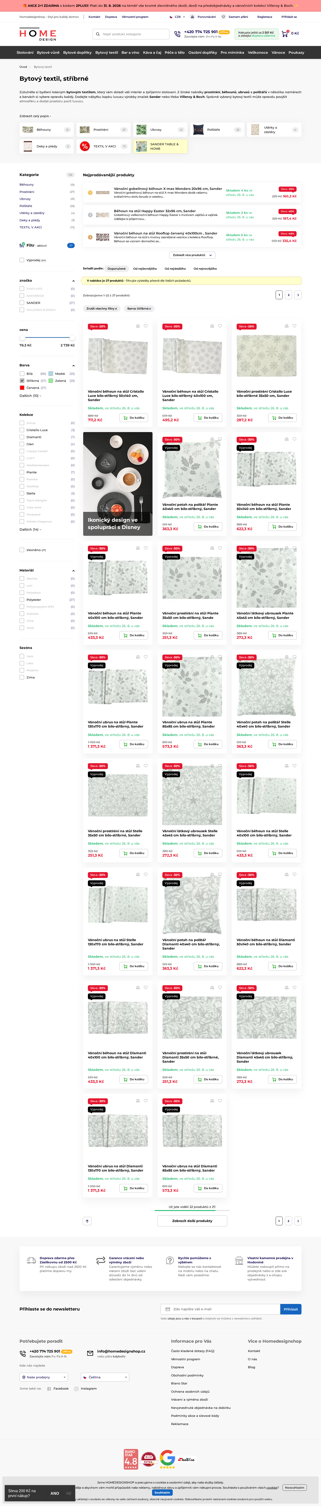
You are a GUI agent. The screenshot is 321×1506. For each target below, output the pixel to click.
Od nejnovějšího (205, 268)
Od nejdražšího (175, 268)
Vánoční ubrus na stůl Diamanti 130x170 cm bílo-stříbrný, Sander (115, 1168)
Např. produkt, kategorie (122, 34)
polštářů (260, 92)
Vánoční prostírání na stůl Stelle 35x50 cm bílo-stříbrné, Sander (115, 833)
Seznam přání (238, 17)
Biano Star (179, 1383)
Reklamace (179, 1424)
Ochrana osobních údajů (190, 1391)
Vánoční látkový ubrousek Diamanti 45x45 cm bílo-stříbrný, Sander (265, 1057)
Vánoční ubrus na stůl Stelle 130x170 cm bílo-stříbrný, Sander (115, 942)
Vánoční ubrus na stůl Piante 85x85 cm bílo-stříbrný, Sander (188, 724)
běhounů (229, 92)
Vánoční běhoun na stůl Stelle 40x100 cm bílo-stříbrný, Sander (264, 833)
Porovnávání (207, 17)
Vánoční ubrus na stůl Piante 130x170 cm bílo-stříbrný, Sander (115, 724)
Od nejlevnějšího (145, 268)
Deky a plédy (47, 220)
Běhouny (47, 184)
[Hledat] (98, 34)
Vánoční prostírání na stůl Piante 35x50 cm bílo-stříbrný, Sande (190, 615)
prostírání (212, 92)
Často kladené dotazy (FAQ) (192, 1351)
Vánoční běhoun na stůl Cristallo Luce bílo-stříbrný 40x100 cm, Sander (190, 395)
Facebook (61, 1388)
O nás (252, 1359)
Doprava (111, 17)
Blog (251, 1367)
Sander (155, 97)
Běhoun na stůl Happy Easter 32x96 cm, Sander (155, 211)
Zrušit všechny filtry (100, 308)
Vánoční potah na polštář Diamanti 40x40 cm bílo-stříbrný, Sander (191, 944)
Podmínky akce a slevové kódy (195, 1416)
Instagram (89, 1388)
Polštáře (47, 206)
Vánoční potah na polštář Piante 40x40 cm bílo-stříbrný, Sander (190, 506)
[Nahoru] (87, 1221)
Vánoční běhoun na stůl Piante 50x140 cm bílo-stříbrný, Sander (264, 506)
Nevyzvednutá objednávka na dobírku (201, 1408)
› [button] (35, 116)
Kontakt (94, 17)
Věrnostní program (135, 17)
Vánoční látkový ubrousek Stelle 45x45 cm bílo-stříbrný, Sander (190, 833)
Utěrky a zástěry (47, 213)
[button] (192, 255)
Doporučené (116, 268)
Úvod (23, 67)
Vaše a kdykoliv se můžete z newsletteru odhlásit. (211, 1318)
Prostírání (47, 192)
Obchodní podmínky (187, 1375)
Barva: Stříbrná (138, 308)
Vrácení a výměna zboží (189, 1399)
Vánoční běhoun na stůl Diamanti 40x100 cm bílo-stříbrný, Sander (117, 1055)
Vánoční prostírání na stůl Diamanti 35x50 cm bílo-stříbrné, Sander (190, 1057)
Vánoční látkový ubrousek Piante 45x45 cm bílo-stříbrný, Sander (265, 615)
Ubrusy (47, 199)
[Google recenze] (168, 1459)
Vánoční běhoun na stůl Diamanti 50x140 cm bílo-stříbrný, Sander (266, 942)
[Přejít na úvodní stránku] (38, 34)
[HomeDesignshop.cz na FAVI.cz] (148, 1459)
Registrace (264, 17)
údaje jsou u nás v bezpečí (185, 1318)
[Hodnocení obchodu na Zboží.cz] (187, 1459)
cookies (271, 1487)
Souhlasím (162, 1492)
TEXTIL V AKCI (47, 227)
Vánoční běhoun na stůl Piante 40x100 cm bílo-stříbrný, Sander (115, 615)
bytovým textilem (81, 92)
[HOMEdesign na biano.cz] (130, 1459)
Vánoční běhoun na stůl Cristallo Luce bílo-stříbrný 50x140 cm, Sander (116, 395)
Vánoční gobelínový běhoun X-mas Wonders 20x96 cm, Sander (168, 189)
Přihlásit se (289, 17)
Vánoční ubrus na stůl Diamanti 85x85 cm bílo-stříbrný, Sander (189, 1168)
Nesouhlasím (294, 1487)
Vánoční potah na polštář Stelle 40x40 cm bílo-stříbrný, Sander (264, 724)
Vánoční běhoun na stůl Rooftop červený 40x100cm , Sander (165, 233)
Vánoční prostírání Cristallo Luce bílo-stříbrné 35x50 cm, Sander (264, 393)
